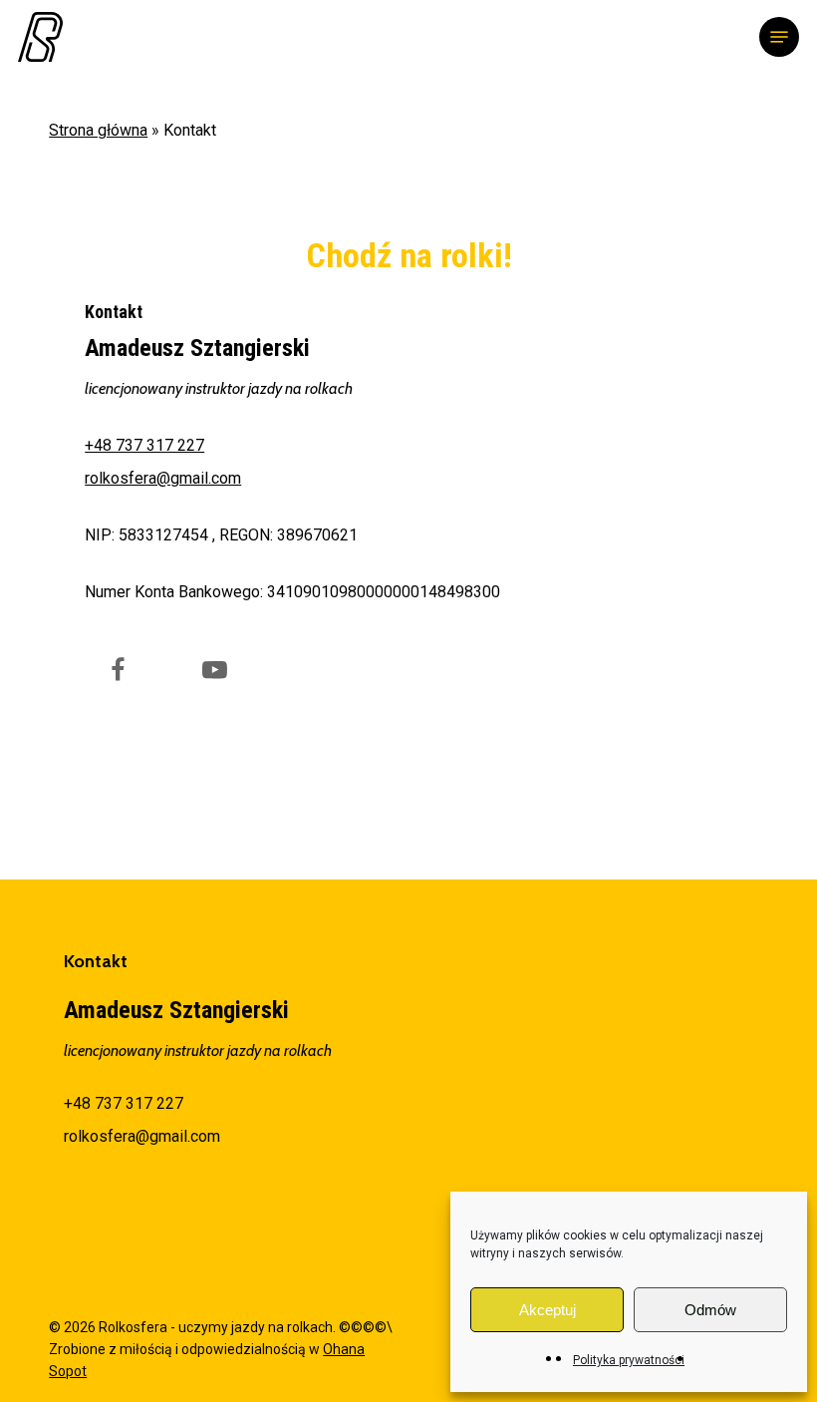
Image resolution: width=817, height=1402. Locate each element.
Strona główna (98, 130)
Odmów (710, 1309)
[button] (779, 37)
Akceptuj (547, 1309)
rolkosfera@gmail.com (163, 478)
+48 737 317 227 (144, 445)
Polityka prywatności (628, 1360)
